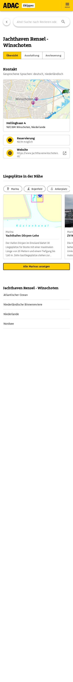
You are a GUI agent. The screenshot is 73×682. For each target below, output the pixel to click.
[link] (36, 295)
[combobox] (41, 22)
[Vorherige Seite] (6, 21)
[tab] (12, 55)
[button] (63, 22)
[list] (36, 309)
